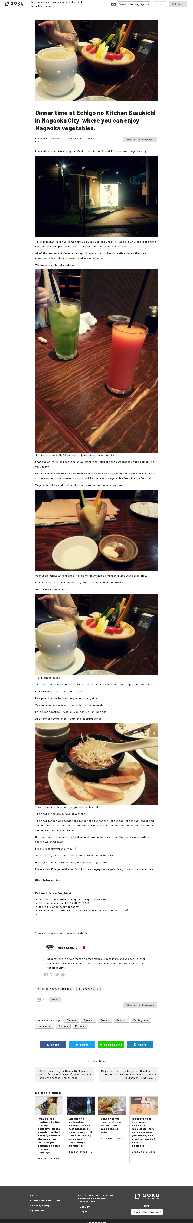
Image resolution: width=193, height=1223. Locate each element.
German (63, 1026)
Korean (79, 1026)
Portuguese (140, 1020)
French (105, 1020)
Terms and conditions (46, 1200)
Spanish (88, 1020)
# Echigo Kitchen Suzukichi (55, 988)
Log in (160, 4)
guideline (38, 1210)
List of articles (96, 1061)
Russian (121, 1020)
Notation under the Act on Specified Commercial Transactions (96, 1198)
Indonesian (44, 1026)
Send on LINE (113, 1044)
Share (54, 1044)
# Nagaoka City (88, 988)
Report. (55, 999)
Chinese (72, 1020)
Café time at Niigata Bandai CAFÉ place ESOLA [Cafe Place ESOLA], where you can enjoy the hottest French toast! (65, 1074)
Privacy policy (41, 1205)
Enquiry (85, 1206)
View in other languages (140, 139)
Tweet (83, 1044)
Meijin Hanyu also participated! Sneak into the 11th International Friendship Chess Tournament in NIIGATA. (127, 1074)
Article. (179, 4)
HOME (35, 1195)
